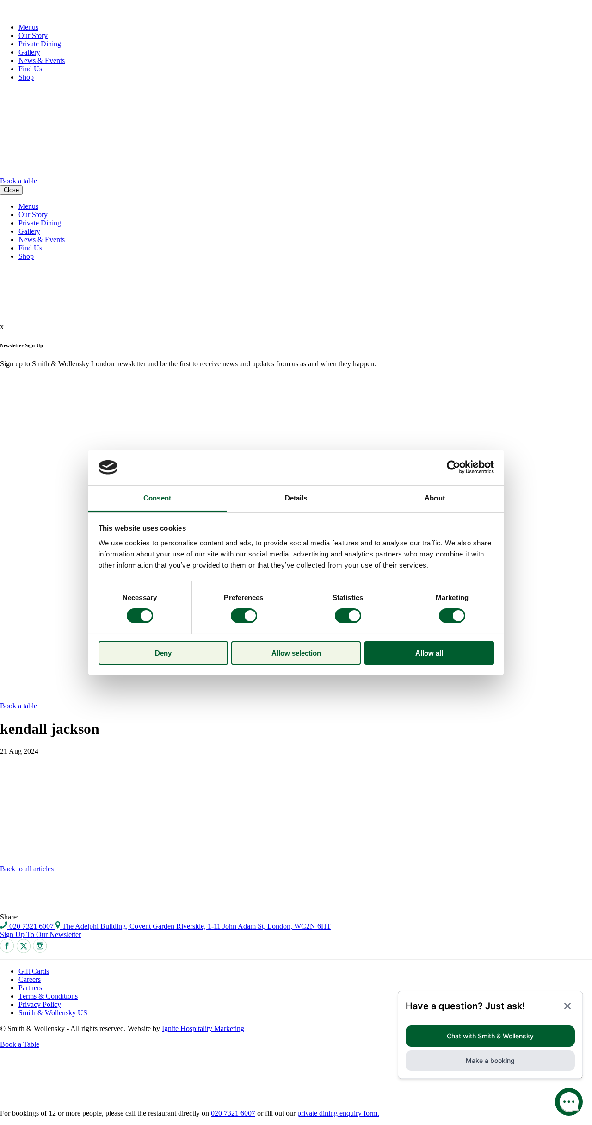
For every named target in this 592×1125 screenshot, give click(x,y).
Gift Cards (33, 971)
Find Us (30, 69)
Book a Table (19, 1044)
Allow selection (296, 653)
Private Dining (39, 44)
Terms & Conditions (48, 996)
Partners (30, 988)
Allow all (429, 653)
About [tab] (435, 498)
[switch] (244, 615)
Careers (29, 979)
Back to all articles (27, 869)
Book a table (19, 181)
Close (11, 190)
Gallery (29, 52)
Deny (163, 653)
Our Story (33, 35)
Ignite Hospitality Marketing (203, 1028)
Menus (28, 27)
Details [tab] (296, 498)
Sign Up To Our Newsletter (40, 934)
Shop (26, 77)
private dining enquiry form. (338, 1113)
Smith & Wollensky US (52, 1013)
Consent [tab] (157, 498)
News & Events (41, 60)
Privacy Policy (39, 1004)
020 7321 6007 (31, 926)
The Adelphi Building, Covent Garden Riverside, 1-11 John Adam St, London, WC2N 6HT (195, 926)
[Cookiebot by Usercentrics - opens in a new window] (453, 467)
